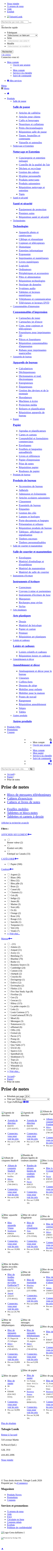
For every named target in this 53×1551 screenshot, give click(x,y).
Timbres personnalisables (32, 542)
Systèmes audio (27, 288)
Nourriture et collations (31, 124)
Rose (15, 916)
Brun (14, 886)
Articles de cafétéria (29, 112)
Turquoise (16, 925)
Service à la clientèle (22, 73)
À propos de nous (15, 6)
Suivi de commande (22, 75)
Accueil (10, 774)
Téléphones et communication (35, 299)
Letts (14, 1009)
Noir (14, 907)
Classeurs (24, 677)
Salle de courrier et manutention (32, 551)
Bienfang (16, 956)
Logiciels (24, 265)
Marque (4, 938)
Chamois (16, 892)
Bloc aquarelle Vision (12, 1225)
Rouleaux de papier (29, 471)
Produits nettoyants (29, 179)
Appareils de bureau (25, 362)
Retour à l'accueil (9, 1434)
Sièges (22, 708)
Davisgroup (17, 979)
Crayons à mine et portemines (35, 591)
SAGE (15, 1048)
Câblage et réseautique (31, 239)
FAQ (9, 1517)
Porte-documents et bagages (34, 520)
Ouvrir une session (21, 65)
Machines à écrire (28, 401)
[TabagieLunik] (14, 16)
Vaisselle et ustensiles (30, 142)
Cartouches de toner (29, 318)
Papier (17, 424)
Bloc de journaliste (31, 1281)
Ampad (16, 950)
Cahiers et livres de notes (23, 802)
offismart (16, 1027)
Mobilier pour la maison (32, 693)
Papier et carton (27, 629)
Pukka (15, 1042)
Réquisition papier (28, 467)
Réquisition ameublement (32, 704)
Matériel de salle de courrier (34, 572)
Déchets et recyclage (30, 168)
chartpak (16, 973)
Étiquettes (24, 509)
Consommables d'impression (30, 312)
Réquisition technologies (32, 280)
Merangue (16, 1021)
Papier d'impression (29, 459)
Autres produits (22, 721)
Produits (11, 98)
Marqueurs (24, 598)
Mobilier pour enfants (30, 689)
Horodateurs (25, 397)
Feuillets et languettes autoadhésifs (30, 451)
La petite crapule (19, 1006)
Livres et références (29, 456)
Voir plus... (13, 933)
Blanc (15, 877)
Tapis (22, 194)
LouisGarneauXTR (21, 1015)
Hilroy (16, 1003)
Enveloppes (25, 445)
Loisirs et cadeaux (24, 646)
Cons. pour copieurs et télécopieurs (31, 327)
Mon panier (38, 753)
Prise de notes (26, 463)
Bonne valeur (15, 842)
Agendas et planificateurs (32, 430)
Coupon (11, 732)
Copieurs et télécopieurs (32, 242)
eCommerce (22, 1483)
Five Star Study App (21, 991)
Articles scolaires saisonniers (34, 497)
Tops (14, 1059)
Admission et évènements (32, 493)
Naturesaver (17, 1024)
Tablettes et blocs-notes (22, 813)
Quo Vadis (17, 1045)
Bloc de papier (11, 1382)
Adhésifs (23, 490)
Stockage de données (30, 284)
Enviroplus (17, 985)
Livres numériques (29, 261)
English (10, 11)
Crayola (15, 976)
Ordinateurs (25, 269)
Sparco (15, 1051)
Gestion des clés (27, 512)
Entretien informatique (31, 250)
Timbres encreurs (28, 538)
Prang (14, 1039)
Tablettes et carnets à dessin (25, 816)
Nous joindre (13, 3)
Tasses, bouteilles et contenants (29, 137)
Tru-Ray (16, 1062)
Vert (14, 928)
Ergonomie (25, 254)
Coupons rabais (14, 1522)
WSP (14, 1068)
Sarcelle (15, 922)
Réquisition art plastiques (32, 636)
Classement (25, 501)
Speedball (16, 1054)
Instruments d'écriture (26, 581)
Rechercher (7, 52)
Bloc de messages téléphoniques (14, 1333)
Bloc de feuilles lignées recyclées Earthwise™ (13, 1279)
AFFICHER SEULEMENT (14, 834)
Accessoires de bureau (31, 486)
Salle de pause (21, 106)
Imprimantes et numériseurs (34, 258)
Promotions (12, 729)
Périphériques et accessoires (34, 273)
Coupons (11, 1500)
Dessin (22, 621)
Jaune (14, 901)
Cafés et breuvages (29, 120)
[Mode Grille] (27, 1102)
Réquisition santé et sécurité (34, 216)
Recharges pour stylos (30, 602)
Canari (15, 889)
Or (13, 910)
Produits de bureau (24, 480)
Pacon (15, 1036)
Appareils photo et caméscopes (29, 234)
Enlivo (15, 982)
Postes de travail (27, 696)
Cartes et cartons (28, 434)
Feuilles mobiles (18, 809)
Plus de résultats (8, 1423)
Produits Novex (14, 1494)
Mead (14, 1018)
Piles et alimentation (30, 276)
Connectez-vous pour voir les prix (13, 1136)
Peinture (23, 632)
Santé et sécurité (22, 203)
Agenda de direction (13, 1121)
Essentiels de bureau (30, 505)
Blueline (16, 959)
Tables (22, 711)
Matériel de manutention (32, 568)
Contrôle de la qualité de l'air (34, 164)
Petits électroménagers (31, 127)
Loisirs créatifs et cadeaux (33, 651)
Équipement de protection (32, 209)
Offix (15, 1030)
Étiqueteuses (25, 386)
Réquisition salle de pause (33, 131)
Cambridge (17, 967)
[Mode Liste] (24, 1102)
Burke (15, 962)
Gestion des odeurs (29, 172)
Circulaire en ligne (15, 1519)
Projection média (28, 404)
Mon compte (19, 70)
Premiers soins (26, 213)
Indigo (15, 898)
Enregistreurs (26, 382)
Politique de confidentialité (19, 1527)
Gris (14, 895)
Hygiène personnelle (30, 176)
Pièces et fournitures (30, 339)
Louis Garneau (19, 1012)
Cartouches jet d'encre (30, 321)
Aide (9, 9)
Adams (15, 947)
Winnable (16, 1065)
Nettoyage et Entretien (26, 151)
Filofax (16, 988)
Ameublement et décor (26, 665)
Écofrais (11, 1525)
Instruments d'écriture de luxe (34, 594)
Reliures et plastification (32, 408)
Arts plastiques (22, 615)
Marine (15, 904)
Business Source (19, 965)
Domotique (25, 246)
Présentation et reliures (31, 524)
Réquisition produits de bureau (35, 527)
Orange (15, 913)
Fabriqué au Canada (18, 854)
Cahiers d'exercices (19, 798)
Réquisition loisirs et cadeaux (34, 655)
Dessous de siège (28, 685)
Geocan (15, 1000)
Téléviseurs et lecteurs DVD (34, 302)
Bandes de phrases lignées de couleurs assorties (32, 1170)
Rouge (15, 919)
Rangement (25, 700)
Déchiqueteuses (27, 372)
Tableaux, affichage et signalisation (31, 533)
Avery (14, 953)
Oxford (15, 1033)
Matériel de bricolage (30, 625)
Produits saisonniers (29, 183)
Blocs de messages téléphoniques (29, 794)
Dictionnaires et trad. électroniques (30, 378)
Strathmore (17, 1057)
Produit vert (14, 848)
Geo (14, 997)
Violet (14, 931)
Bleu (14, 880)
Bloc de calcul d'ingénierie (32, 1225)
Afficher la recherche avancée (15, 823)
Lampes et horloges (29, 516)
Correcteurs (25, 587)
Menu (4, 85)
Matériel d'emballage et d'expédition (31, 563)
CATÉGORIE (8, 859)
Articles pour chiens (29, 116)
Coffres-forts (26, 681)
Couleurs (5, 869)
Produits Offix (13, 727)
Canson (16, 970)
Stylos (22, 606)
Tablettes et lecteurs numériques (29, 294)
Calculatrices (26, 368)
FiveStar (16, 994)
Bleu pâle (16, 883)
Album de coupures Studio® (12, 1168)
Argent (15, 874)
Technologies (20, 226)
